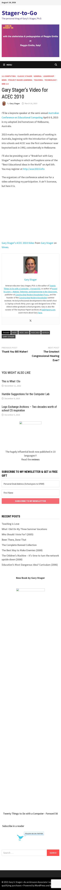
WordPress (40, 885)
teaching (38, 80)
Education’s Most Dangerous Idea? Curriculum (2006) (30, 564)
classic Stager (24, 76)
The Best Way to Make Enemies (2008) (22, 550)
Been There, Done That (14, 539)
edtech (45, 332)
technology (50, 80)
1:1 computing (9, 76)
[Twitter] (30, 320)
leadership (48, 76)
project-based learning (20, 80)
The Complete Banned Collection (19, 545)
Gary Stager (15, 103)
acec (14, 332)
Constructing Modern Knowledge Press (32, 294)
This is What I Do (11, 381)
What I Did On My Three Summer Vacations (24, 529)
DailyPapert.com (48, 309)
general (38, 76)
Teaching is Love (10, 523)
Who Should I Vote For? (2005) (17, 534)
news (4, 80)
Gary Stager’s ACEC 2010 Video (18, 243)
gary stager (8, 336)
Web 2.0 (5, 84)
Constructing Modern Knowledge (33, 297)
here (40, 312)
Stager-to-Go (19, 13)
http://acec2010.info (34, 169)
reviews (35, 459)
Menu (9, 64)
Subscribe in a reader (13, 826)
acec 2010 (24, 332)
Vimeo (5, 247)
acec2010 (35, 332)
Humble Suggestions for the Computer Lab (26, 394)
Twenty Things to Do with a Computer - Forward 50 (30, 813)
